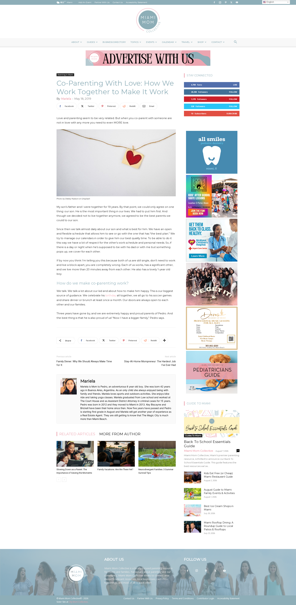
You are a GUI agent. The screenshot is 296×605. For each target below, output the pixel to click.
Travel (186, 42)
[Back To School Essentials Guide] (211, 423)
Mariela (66, 98)
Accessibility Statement (136, 2)
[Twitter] (231, 2)
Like (235, 84)
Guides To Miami (193, 435)
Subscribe (231, 113)
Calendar (168, 42)
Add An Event (84, 2)
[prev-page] (59, 480)
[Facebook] (214, 2)
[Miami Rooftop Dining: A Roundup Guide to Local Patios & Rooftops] (192, 527)
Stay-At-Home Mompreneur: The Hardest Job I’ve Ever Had (150, 363)
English (270, 2)
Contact (216, 42)
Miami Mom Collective (198, 450)
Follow (233, 92)
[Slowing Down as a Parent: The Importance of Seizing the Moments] (75, 454)
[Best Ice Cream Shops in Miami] (192, 510)
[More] (164, 340)
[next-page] (64, 480)
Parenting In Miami (65, 74)
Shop (201, 42)
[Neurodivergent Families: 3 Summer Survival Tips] (157, 454)
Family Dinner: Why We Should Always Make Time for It (84, 363)
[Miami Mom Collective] (148, 21)
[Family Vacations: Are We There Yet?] (116, 454)
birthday (110, 295)
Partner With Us (102, 2)
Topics (134, 42)
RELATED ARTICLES (77, 434)
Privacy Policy (162, 598)
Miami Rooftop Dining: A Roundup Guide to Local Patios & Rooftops (218, 526)
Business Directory (114, 42)
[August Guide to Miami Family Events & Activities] (192, 494)
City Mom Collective (78, 601)
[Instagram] (220, 2)
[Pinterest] (225, 2)
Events (150, 42)
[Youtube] (236, 2)
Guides (91, 42)
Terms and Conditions (183, 598)
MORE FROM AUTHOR (119, 434)
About (75, 42)
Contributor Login (205, 598)
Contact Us (118, 2)
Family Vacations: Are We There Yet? (115, 469)
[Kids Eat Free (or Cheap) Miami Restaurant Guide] (192, 477)
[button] (235, 42)
